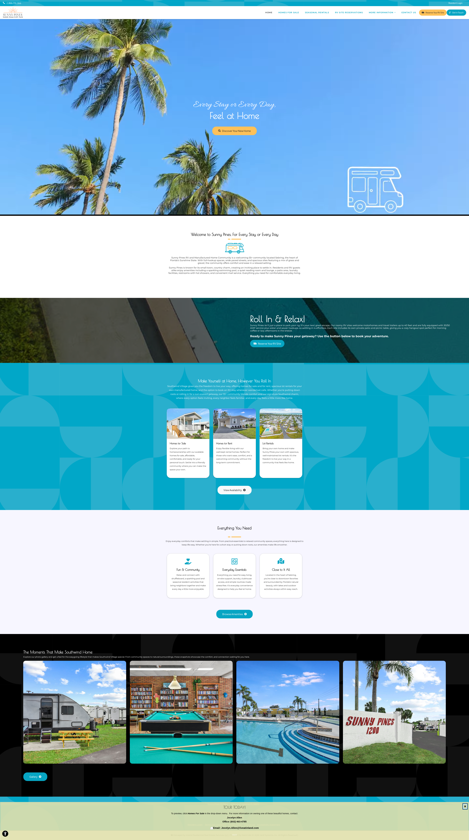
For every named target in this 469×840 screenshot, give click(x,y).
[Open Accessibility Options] (5, 834)
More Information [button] (381, 12)
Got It (234, 835)
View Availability (233, 490)
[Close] (465, 806)
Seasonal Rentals (317, 12)
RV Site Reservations (350, 12)
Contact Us (408, 12)
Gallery (33, 776)
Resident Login (456, 3)
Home (268, 12)
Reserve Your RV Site (436, 12)
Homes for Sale (288, 12)
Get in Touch (458, 12)
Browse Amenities (232, 614)
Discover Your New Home (236, 130)
